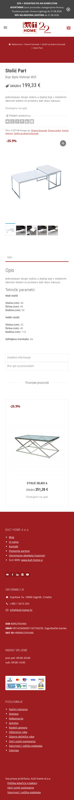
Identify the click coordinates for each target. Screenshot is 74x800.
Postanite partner (19, 551)
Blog (11, 537)
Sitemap (14, 750)
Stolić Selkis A (37, 483)
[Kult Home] (37, 27)
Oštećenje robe (18, 732)
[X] (12, 121)
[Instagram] (22, 574)
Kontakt (13, 546)
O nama (13, 542)
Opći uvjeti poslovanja (22, 741)
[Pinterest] (22, 121)
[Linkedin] (27, 121)
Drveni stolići (54, 130)
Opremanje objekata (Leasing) (27, 555)
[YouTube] (28, 574)
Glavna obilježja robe (21, 736)
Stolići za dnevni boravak (26, 133)
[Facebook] (17, 121)
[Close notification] (68, 9)
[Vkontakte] (32, 121)
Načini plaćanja (18, 709)
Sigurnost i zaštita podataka (25, 746)
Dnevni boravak (39, 130)
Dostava (13, 713)
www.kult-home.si (32, 560)
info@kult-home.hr (21, 610)
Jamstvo (13, 723)
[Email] (7, 121)
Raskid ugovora (18, 727)
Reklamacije (16, 718)
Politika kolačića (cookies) (22, 783)
